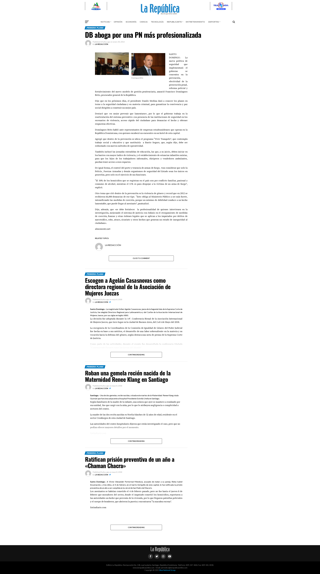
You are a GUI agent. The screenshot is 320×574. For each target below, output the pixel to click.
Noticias (105, 22)
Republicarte (174, 22)
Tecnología (157, 22)
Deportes (213, 22)
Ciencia (144, 22)
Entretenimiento (195, 22)
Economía (131, 22)
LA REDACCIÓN (101, 44)
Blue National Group (167, 570)
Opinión (118, 22)
